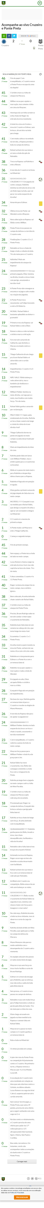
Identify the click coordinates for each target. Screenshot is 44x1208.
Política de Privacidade (17, 1192)
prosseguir (22, 1197)
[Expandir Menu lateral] (40, 3)
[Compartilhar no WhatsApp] (4, 36)
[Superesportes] (4, 1179)
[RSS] (38, 1179)
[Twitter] (32, 1179)
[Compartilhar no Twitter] (14, 36)
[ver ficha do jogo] (34, 48)
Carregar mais (22, 1161)
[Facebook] (28, 1179)
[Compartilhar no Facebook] (9, 36)
